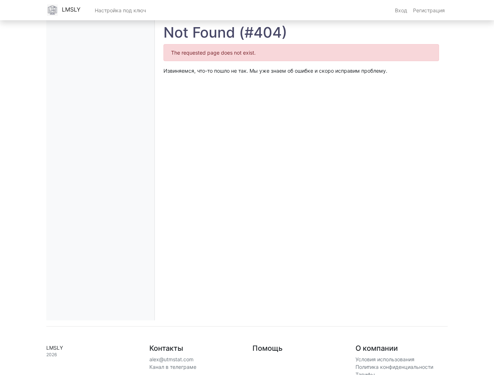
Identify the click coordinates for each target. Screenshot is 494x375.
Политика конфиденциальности (394, 367)
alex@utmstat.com (171, 359)
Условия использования (384, 359)
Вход (401, 10)
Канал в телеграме (172, 367)
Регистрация (429, 10)
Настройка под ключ (120, 10)
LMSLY (70, 9)
